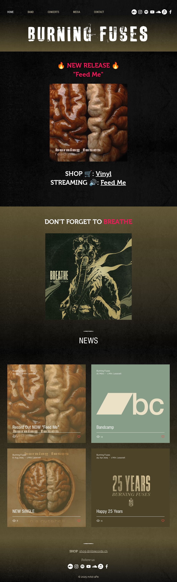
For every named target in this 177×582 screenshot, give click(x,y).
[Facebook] (170, 12)
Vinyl (103, 173)
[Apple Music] (164, 12)
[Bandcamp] (134, 12)
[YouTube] (152, 12)
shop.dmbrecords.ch (93, 551)
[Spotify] (146, 12)
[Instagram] (140, 12)
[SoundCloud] (158, 12)
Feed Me (113, 182)
